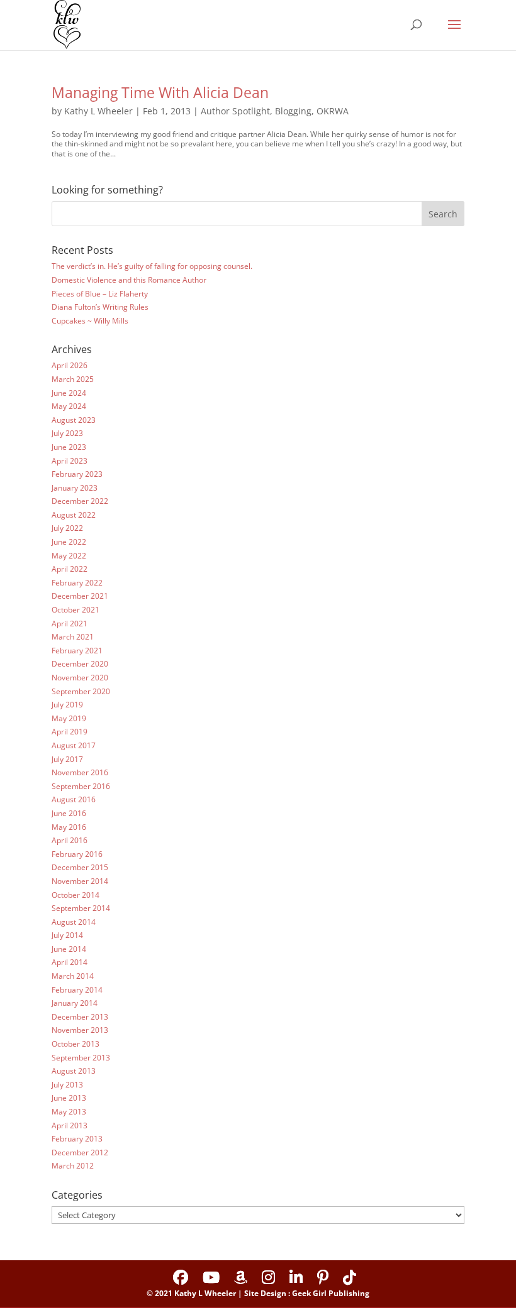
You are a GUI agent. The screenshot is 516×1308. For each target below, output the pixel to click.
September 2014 (81, 908)
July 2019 (67, 704)
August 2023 (74, 420)
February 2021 (77, 650)
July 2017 (67, 759)
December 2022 (80, 501)
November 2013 (80, 1030)
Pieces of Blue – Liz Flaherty (100, 293)
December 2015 (80, 867)
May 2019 (69, 718)
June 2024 (69, 393)
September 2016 (81, 786)
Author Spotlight (235, 111)
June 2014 (69, 949)
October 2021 (75, 609)
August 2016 (74, 799)
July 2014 (67, 935)
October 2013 (75, 1043)
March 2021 (73, 636)
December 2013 (80, 1016)
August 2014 (74, 922)
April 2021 (69, 623)
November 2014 (80, 881)
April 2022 (69, 569)
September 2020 (81, 691)
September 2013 (81, 1057)
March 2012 (73, 1165)
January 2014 (75, 1003)
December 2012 (80, 1152)
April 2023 (69, 460)
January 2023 (75, 487)
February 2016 (77, 854)
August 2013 (74, 1070)
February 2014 (77, 989)
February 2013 (77, 1138)
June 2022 (69, 542)
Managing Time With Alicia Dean (160, 92)
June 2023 (69, 447)
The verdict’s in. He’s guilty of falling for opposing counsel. (152, 266)
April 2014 (69, 962)
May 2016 (69, 827)
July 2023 (67, 433)
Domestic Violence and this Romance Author (129, 280)
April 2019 (69, 731)
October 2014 (75, 895)
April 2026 (69, 365)
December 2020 (80, 663)
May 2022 (69, 555)
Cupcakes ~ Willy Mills (90, 320)
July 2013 (67, 1084)
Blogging (293, 111)
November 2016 (80, 772)
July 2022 (67, 528)
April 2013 (69, 1125)
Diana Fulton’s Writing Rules (100, 307)
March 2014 (73, 976)
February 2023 (77, 474)
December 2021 (80, 596)
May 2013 (69, 1111)
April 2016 (69, 840)
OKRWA (333, 111)
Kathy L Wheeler (98, 111)
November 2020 (80, 677)
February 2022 (77, 582)
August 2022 (74, 515)
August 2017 (74, 745)
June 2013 (69, 1098)
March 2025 (73, 379)
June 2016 (69, 813)
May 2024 (69, 406)
